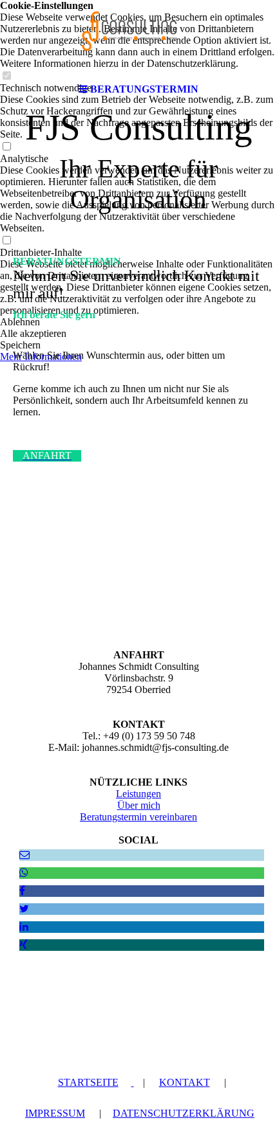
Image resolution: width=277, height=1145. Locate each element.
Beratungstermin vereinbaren (138, 816)
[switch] (6, 146)
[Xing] (23, 944)
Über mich (138, 805)
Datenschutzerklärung (183, 1113)
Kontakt (184, 1082)
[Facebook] (22, 890)
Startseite (88, 1082)
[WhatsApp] (23, 872)
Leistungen (138, 793)
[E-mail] (24, 854)
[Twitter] (24, 908)
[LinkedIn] (23, 926)
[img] (138, 38)
